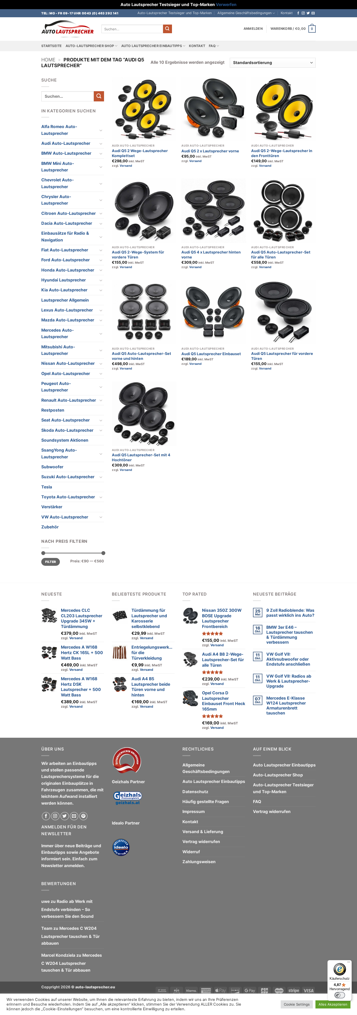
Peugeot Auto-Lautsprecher (56, 387)
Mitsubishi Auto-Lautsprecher (58, 350)
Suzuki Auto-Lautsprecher (67, 476)
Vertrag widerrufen (201, 841)
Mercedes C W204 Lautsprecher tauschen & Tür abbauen (70, 936)
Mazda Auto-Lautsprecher (67, 320)
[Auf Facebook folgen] (298, 13)
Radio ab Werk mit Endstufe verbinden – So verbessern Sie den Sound (67, 909)
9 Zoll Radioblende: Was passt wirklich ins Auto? (290, 613)
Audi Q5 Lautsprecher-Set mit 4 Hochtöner (141, 457)
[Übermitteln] (167, 29)
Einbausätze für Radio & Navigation (65, 236)
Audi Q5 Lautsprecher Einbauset (211, 353)
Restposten (52, 410)
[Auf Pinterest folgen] (83, 816)
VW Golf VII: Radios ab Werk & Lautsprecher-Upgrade (288, 681)
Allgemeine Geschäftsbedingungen (244, 13)
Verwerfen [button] (226, 4)
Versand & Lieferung (202, 831)
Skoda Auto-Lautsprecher (67, 430)
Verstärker (51, 506)
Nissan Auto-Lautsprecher (68, 363)
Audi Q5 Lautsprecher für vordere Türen (282, 356)
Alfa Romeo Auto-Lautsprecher (59, 130)
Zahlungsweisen (199, 861)
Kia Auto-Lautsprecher (64, 289)
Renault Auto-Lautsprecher (68, 400)
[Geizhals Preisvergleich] (127, 802)
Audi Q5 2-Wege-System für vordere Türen (138, 254)
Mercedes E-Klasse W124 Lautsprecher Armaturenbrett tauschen (286, 706)
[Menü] (349, 963)
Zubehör (50, 526)
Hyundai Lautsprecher (63, 280)
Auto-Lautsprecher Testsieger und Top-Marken (174, 13)
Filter (50, 562)
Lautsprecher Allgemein (65, 300)
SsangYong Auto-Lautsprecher (59, 453)
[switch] (340, 995)
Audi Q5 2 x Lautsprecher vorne (210, 151)
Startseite (51, 46)
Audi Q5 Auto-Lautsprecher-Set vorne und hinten (141, 356)
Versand (126, 166)
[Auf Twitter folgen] (308, 13)
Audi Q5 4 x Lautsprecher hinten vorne (211, 254)
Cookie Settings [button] (297, 1004)
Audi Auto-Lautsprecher (65, 143)
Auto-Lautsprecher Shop (90, 46)
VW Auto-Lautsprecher (64, 517)
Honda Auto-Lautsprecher (67, 270)
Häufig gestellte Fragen (205, 801)
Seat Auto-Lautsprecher (65, 420)
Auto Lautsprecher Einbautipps (151, 46)
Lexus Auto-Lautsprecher (67, 310)
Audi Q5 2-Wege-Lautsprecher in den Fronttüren (281, 153)
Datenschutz (195, 791)
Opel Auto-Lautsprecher (65, 373)
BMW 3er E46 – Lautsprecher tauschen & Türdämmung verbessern (289, 635)
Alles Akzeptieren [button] (333, 1004)
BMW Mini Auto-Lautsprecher (57, 166)
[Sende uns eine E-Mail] (313, 13)
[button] (253, 29)
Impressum (193, 811)
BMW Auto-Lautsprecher (66, 153)
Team (46, 928)
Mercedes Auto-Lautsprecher (57, 333)
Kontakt (287, 13)
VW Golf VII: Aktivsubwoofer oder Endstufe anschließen (288, 659)
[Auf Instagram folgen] (303, 13)
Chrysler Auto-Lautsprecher (56, 200)
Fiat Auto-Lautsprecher (64, 249)
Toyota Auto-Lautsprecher (68, 496)
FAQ (212, 46)
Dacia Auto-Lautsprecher (66, 223)
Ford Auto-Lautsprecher (65, 259)
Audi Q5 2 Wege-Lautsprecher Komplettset (140, 153)
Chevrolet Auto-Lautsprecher (57, 183)
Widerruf (191, 851)
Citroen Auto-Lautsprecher (68, 213)
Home (48, 59)
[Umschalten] (101, 130)
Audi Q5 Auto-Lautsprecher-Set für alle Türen (280, 254)
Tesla (46, 487)
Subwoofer (52, 466)
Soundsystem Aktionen (64, 440)
